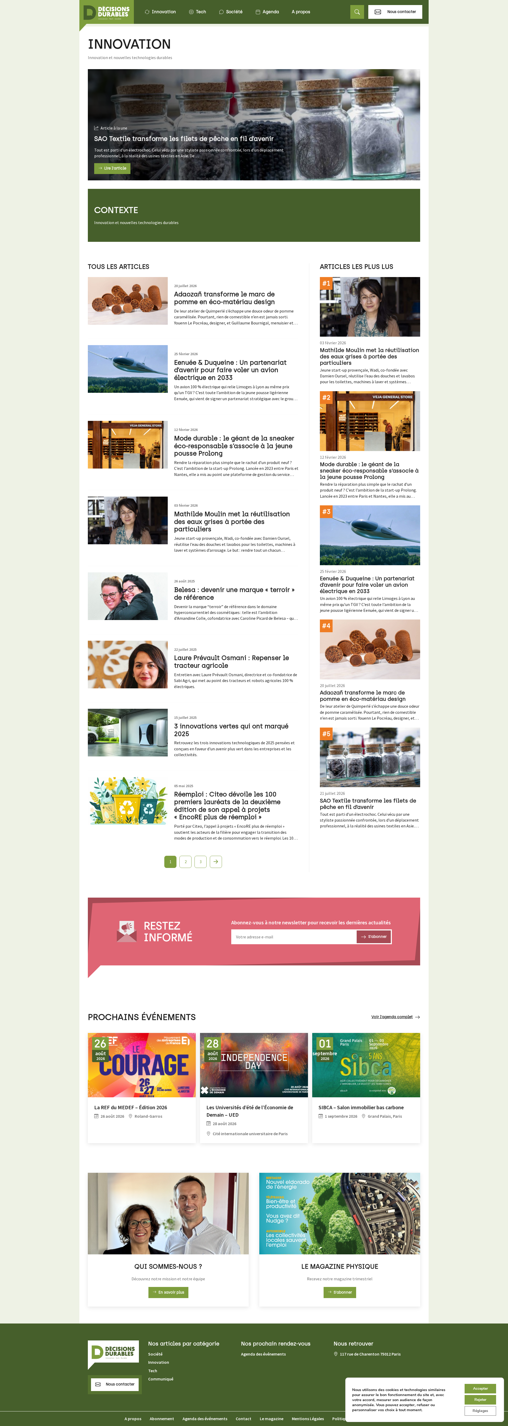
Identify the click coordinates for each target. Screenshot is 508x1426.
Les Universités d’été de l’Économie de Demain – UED (249, 1111)
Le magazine (271, 1418)
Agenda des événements (263, 1354)
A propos (301, 11)
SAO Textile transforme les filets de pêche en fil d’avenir (184, 138)
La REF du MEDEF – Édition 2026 (130, 1107)
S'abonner (343, 1292)
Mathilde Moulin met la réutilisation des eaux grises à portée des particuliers (232, 521)
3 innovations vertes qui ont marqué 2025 (231, 730)
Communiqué (160, 1379)
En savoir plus (171, 1292)
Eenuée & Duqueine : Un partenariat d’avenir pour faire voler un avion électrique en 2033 (230, 370)
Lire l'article (115, 168)
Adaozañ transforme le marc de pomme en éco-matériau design (224, 298)
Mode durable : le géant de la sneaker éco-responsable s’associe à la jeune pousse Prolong (234, 445)
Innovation (164, 11)
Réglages (480, 1410)
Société (234, 11)
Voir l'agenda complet (392, 1017)
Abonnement (162, 1418)
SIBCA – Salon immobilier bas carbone (361, 1107)
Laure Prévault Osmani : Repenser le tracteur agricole (231, 661)
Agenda (271, 11)
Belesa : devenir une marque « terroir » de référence (234, 593)
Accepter (480, 1388)
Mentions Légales (308, 1418)
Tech (201, 11)
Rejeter (480, 1399)
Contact (243, 1418)
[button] (357, 12)
